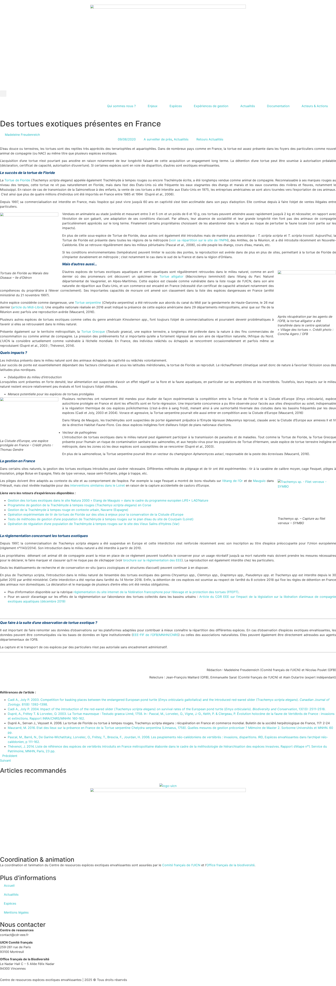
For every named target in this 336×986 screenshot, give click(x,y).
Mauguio (259, 481)
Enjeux (153, 106)
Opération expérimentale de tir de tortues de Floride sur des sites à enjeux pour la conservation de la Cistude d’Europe (95, 514)
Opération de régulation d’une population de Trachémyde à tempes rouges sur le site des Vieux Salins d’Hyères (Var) (93, 524)
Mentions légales (16, 912)
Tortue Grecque (93, 331)
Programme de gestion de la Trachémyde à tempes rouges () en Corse (79, 505)
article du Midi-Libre (27, 307)
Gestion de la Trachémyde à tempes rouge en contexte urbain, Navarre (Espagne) (68, 510)
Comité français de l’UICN (181, 865)
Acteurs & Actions (315, 106)
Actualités (247, 106)
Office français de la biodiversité (230, 865)
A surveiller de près (158, 139)
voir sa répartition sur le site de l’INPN (198, 240)
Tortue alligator (171, 276)
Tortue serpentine (88, 302)
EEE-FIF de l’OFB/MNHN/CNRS (155, 635)
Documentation (278, 106)
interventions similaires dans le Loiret (97, 485)
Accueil (9, 885)
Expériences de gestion (211, 106)
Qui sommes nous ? (121, 106)
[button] (3, 93)
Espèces (176, 106)
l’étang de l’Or (232, 481)
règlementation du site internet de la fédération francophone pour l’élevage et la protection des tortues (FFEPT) (156, 592)
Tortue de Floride (17, 180)
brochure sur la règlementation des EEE (152, 560)
